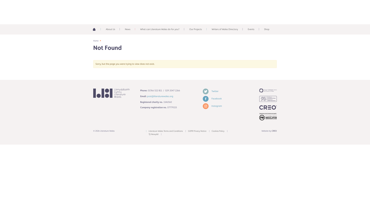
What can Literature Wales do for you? (160, 29)
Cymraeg (243, 5)
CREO (274, 131)
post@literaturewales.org (160, 96)
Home (96, 29)
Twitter (214, 91)
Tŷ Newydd (153, 134)
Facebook (216, 98)
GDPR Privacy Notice (197, 131)
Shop (266, 29)
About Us (110, 29)
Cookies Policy (218, 131)
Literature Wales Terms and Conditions (166, 131)
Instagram (216, 106)
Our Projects (195, 29)
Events (251, 29)
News (127, 29)
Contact (264, 5)
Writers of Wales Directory (225, 29)
